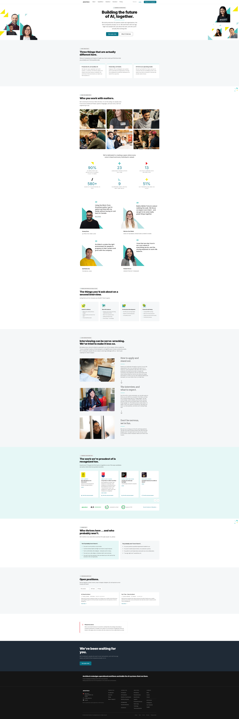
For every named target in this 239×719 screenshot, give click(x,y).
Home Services (136, 697)
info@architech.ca (88, 698)
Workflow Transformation (126, 697)
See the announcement (88, 495)
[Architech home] (86, 2)
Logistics (135, 699)
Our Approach (111, 692)
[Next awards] (158, 500)
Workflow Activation (125, 699)
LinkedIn (86, 700)
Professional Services (138, 701)
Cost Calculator (150, 704)
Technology (136, 706)
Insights (148, 707)
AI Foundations (124, 694)
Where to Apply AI (111, 699)
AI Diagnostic (149, 702)
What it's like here (126, 34)
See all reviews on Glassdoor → (150, 507)
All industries (136, 692)
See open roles (85, 663)
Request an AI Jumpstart (150, 2)
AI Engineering (124, 702)
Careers (148, 694)
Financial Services (137, 694)
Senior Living (136, 703)
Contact (148, 697)
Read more (98, 216)
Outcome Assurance (125, 704)
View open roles (112, 34)
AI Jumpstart (123, 692)
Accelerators (123, 707)
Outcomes (110, 694)
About (148, 692)
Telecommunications (138, 708)
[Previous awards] (155, 500)
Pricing (109, 697)
